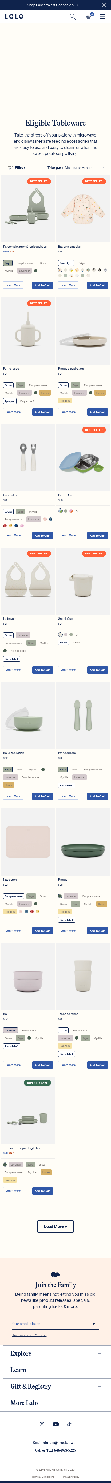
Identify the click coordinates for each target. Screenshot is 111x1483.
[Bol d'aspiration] (28, 715)
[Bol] (28, 976)
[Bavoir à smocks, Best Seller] (83, 208)
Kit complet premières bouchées (25, 246)
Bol (5, 1013)
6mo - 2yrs (66, 263)
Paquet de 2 (27, 401)
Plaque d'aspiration (71, 368)
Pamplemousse (25, 263)
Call (38, 1450)
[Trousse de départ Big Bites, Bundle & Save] (28, 1110)
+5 (76, 511)
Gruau (43, 263)
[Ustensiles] (28, 457)
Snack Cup (65, 618)
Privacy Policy (71, 1476)
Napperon (10, 879)
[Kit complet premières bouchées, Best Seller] (28, 208)
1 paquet (10, 401)
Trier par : (55, 167)
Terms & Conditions (42, 1476)
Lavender (24, 270)
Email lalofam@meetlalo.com (55, 1442)
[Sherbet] (71, 511)
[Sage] (65, 511)
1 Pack (63, 642)
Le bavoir (9, 618)
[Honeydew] (60, 511)
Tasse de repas (68, 1013)
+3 (76, 634)
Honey (45, 392)
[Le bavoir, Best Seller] (28, 581)
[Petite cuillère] (83, 715)
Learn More (13, 285)
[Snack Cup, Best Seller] (83, 581)
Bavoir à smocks (69, 246)
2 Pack (77, 642)
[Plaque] (83, 841)
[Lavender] (65, 634)
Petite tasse (11, 368)
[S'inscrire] (92, 1323)
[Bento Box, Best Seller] (83, 457)
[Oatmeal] (60, 634)
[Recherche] (72, 17)
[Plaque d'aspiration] (83, 330)
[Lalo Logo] (14, 16)
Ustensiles (10, 495)
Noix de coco (18, 650)
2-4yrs (81, 263)
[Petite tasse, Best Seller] (28, 330)
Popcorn (65, 400)
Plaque (62, 879)
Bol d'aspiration (13, 752)
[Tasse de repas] (83, 976)
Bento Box (65, 495)
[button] (104, 4)
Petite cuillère (67, 752)
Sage (8, 263)
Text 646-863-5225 (61, 1450)
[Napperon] (28, 841)
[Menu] (102, 16)
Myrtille (9, 270)
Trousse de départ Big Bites (21, 1147)
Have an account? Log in (29, 1335)
